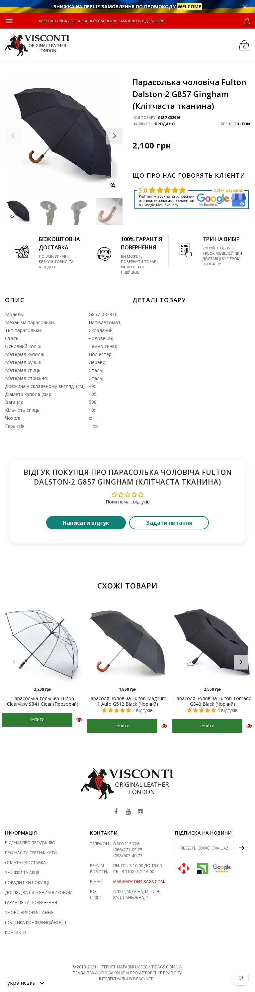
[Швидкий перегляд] (79, 719)
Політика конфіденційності (35, 922)
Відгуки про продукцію (30, 843)
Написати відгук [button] (86, 522)
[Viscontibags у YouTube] (128, 812)
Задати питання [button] (169, 522)
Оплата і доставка (25, 862)
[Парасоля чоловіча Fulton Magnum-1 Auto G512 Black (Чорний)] (127, 642)
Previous (14, 662)
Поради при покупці (27, 882)
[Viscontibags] (37, 45)
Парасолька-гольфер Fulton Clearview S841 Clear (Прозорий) (42, 701)
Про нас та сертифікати (31, 853)
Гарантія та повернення (31, 902)
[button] (25, 982)
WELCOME (189, 6)
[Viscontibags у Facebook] (116, 812)
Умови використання (29, 912)
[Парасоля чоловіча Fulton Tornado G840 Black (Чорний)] (212, 642)
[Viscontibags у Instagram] (140, 812)
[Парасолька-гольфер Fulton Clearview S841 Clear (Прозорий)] (42, 642)
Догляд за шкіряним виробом (38, 892)
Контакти (15, 932)
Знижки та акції (22, 872)
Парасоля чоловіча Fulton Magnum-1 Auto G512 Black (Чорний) (127, 701)
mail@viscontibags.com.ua (142, 881)
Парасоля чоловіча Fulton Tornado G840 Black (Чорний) (212, 701)
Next (241, 662)
